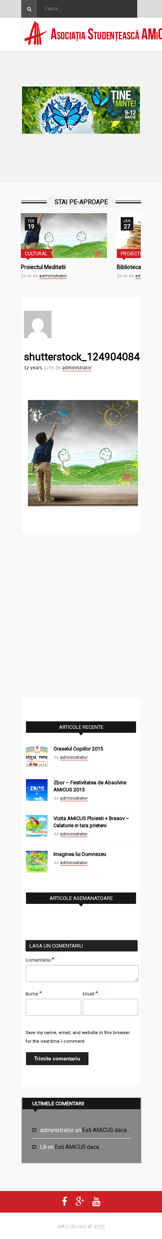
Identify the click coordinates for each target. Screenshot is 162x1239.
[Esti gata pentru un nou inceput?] (81, 111)
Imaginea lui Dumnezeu (79, 854)
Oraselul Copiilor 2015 (78, 749)
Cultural (36, 253)
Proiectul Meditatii (43, 267)
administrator (53, 275)
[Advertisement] (81, 614)
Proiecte (132, 253)
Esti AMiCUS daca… (106, 1130)
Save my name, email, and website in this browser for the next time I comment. (78, 1037)
